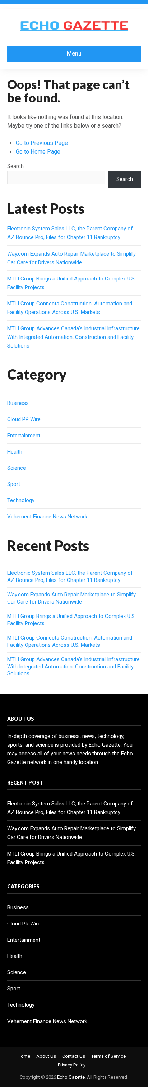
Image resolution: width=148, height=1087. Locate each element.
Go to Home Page (38, 151)
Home (24, 1056)
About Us (46, 1056)
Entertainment (23, 435)
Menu (74, 53)
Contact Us (73, 1056)
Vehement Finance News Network (47, 516)
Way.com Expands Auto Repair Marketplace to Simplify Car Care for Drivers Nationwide (71, 598)
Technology (20, 500)
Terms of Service (108, 1056)
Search (15, 166)
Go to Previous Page (42, 143)
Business (18, 403)
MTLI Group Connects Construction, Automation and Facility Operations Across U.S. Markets (69, 641)
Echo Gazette (71, 1077)
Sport (13, 484)
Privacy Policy (71, 1065)
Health (14, 452)
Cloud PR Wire (24, 419)
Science (16, 468)
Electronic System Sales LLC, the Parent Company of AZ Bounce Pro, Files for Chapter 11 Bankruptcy (70, 576)
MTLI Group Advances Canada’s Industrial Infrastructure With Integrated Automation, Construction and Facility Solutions (73, 337)
